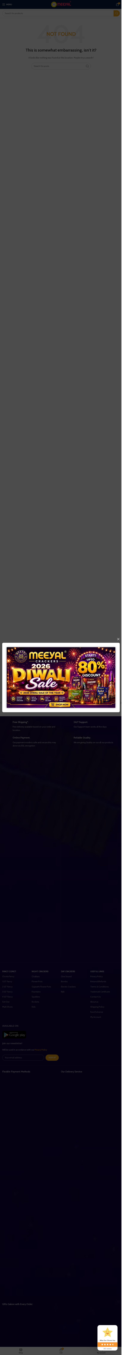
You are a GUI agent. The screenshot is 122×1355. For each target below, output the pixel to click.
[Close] (118, 639)
